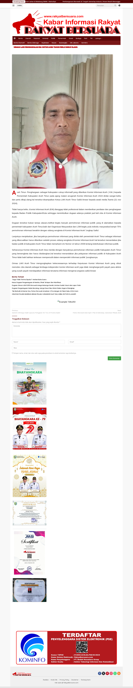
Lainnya (98, 38)
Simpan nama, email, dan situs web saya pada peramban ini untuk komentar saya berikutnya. (45, 353)
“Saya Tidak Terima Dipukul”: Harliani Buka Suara (29, 279)
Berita (20, 38)
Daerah (28, 38)
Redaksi (46, 680)
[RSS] (119, 673)
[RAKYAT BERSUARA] (66, 22)
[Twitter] (103, 673)
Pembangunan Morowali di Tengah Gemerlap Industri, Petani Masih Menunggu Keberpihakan (64, 1)
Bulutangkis (63, 43)
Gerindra (84, 43)
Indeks (20, 5)
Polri (85, 38)
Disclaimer (75, 680)
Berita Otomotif (19, 43)
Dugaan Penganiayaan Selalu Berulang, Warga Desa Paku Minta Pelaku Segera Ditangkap (43, 288)
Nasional (37, 38)
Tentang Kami (85, 680)
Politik (53, 38)
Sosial (71, 38)
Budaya (78, 38)
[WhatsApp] (115, 673)
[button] (115, 5)
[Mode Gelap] (119, 5)
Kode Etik (54, 680)
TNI (91, 38)
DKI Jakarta (74, 43)
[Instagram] (111, 673)
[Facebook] (99, 673)
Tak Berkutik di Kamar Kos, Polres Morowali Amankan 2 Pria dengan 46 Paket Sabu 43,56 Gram (45, 291)
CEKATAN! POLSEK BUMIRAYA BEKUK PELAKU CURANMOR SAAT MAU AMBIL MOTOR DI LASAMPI (44, 294)
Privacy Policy (64, 680)
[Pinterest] (107, 673)
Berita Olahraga (33, 43)
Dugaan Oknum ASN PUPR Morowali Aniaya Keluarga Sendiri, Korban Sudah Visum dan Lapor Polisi (46, 285)
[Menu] (13, 5)
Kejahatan (45, 43)
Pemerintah (62, 38)
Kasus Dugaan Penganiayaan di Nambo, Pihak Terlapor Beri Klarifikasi (36, 282)
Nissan (54, 43)
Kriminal (45, 38)
